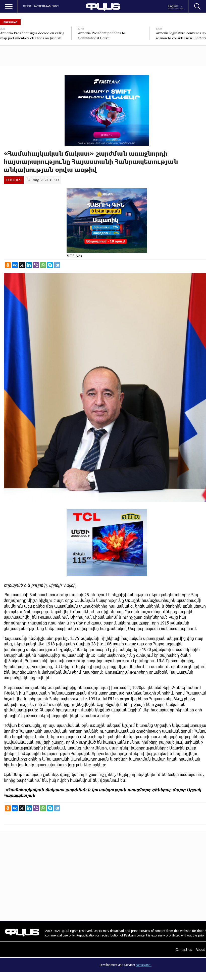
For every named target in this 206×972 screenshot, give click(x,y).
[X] (22, 265)
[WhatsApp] (43, 265)
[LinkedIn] (29, 265)
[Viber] (36, 265)
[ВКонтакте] (15, 265)
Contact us (184, 949)
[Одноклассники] (8, 265)
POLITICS (13, 180)
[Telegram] (57, 265)
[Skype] (50, 265)
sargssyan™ (143, 964)
